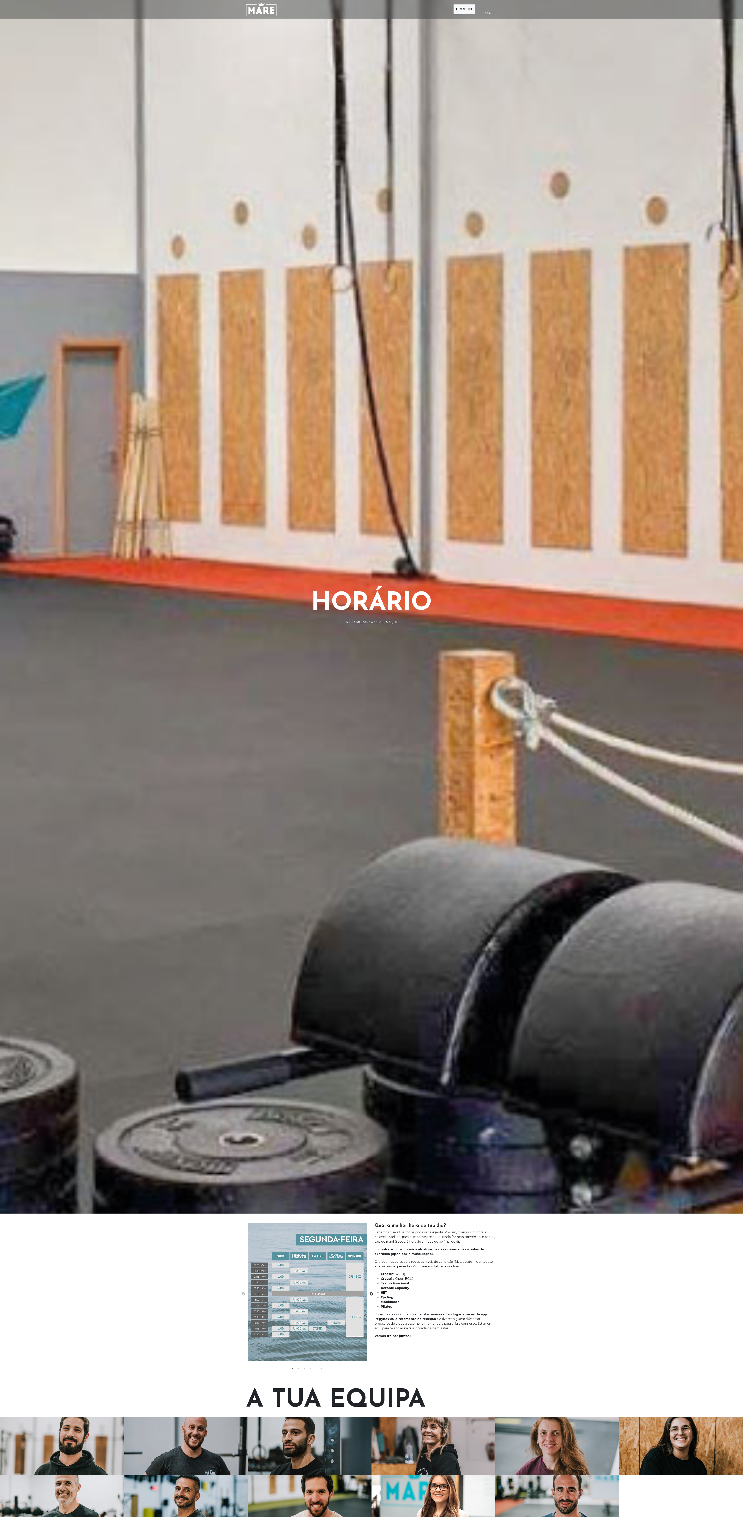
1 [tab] (293, 1368)
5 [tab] (316, 1368)
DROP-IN (464, 9)
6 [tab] (322, 1368)
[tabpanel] (307, 1294)
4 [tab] (310, 1368)
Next (371, 1294)
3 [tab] (304, 1368)
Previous (243, 1294)
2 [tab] (298, 1368)
